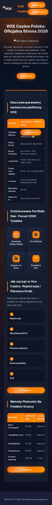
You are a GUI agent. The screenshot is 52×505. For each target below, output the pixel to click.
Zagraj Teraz (26, 76)
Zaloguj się (36, 5)
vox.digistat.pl (30, 132)
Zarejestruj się (38, 12)
